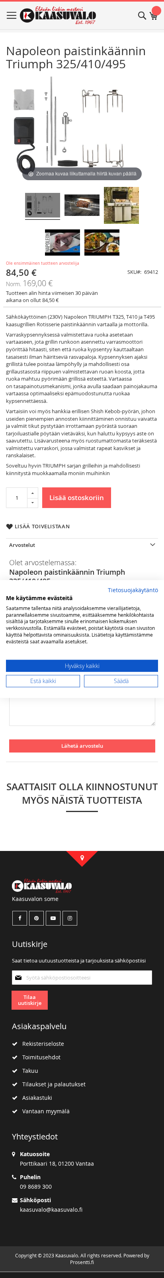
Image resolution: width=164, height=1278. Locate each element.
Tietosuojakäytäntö (133, 590)
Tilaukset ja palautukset (52, 1084)
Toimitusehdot (39, 1057)
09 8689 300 (36, 1186)
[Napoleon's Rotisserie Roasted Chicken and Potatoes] (101, 243)
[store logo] (58, 15)
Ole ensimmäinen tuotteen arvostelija (42, 263)
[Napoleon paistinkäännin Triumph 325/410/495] (42, 206)
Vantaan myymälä (44, 1111)
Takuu (28, 1070)
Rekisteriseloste (41, 1043)
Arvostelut (22, 545)
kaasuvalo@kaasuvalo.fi (51, 1209)
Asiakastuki (35, 1097)
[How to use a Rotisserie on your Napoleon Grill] (62, 243)
